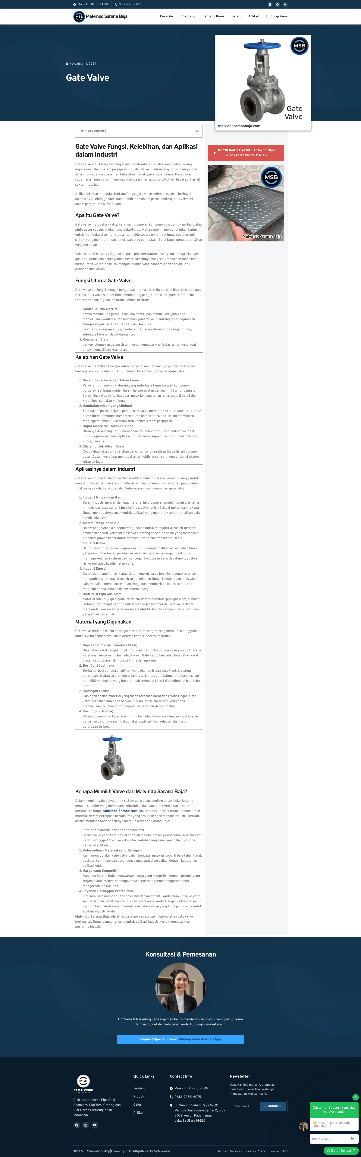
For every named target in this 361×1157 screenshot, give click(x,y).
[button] (197, 131)
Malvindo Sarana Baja (106, 17)
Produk (185, 16)
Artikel (253, 16)
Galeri (236, 16)
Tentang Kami (213, 16)
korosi (159, 681)
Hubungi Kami (277, 16)
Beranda (166, 16)
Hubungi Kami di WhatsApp (199, 1039)
